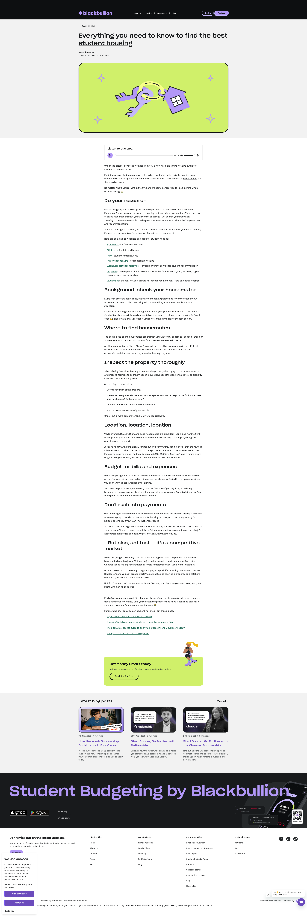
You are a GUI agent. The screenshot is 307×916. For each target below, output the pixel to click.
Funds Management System (199, 848)
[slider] (143, 155)
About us (94, 848)
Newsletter (191, 886)
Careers (93, 853)
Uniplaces (112, 271)
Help (92, 864)
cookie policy (21, 884)
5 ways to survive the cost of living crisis (128, 633)
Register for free (124, 676)
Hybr (109, 255)
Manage (161, 13)
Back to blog (88, 26)
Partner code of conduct (75, 901)
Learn (136, 13)
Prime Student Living (117, 261)
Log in (208, 13)
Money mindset (145, 843)
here (161, 416)
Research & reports (195, 875)
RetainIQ (190, 864)
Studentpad (113, 280)
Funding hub (144, 848)
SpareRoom (113, 244)
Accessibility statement (50, 901)
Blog (174, 13)
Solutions (239, 843)
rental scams (190, 178)
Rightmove (112, 250)
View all (221, 701)
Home (92, 843)
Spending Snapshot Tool (188, 492)
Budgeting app (145, 859)
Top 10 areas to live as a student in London (129, 616)
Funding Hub (192, 853)
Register (222, 13)
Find (147, 13)
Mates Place (135, 346)
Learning (142, 853)
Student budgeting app (197, 859)
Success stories (193, 870)
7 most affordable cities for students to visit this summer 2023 (140, 622)
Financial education (195, 843)
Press (92, 859)
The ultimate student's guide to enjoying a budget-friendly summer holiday (146, 628)
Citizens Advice (168, 533)
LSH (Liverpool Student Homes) (123, 266)
